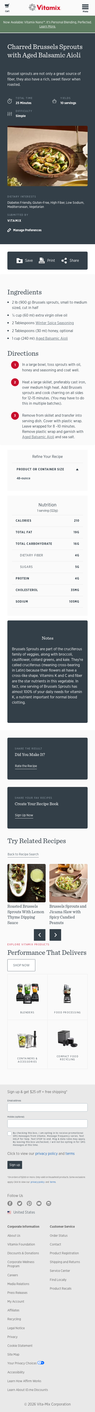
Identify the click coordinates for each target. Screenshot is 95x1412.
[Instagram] (48, 1203)
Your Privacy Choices (22, 1363)
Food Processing (67, 1012)
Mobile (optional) (15, 1116)
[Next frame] (55, 935)
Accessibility (15, 1372)
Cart (7, 11)
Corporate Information (23, 1226)
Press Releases (17, 1293)
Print (51, 260)
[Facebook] (9, 1203)
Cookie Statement (20, 1346)
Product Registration (64, 1253)
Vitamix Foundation (21, 1244)
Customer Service (62, 1226)
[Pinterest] (29, 1203)
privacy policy (46, 1153)
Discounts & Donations (23, 1253)
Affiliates (13, 1310)
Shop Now (21, 965)
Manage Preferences (27, 230)
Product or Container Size (40, 469)
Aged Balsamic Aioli (52, 338)
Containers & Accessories (27, 1060)
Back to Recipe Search (23, 854)
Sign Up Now (24, 815)
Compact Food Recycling (68, 1058)
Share (74, 260)
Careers (12, 1275)
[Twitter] (19, 1203)
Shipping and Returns (65, 1262)
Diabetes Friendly (19, 202)
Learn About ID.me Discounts (27, 1390)
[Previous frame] (40, 935)
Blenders (27, 1012)
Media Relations (18, 1284)
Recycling (14, 1319)
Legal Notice (16, 1328)
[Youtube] (39, 1203)
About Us (13, 1235)
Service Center (60, 1271)
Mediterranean (17, 207)
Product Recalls (60, 1288)
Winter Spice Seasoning (55, 323)
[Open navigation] (85, 7)
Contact (55, 1244)
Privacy (12, 1337)
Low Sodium (74, 202)
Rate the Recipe (26, 766)
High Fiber (57, 202)
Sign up (14, 1165)
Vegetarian (36, 207)
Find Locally (58, 1280)
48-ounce (23, 478)
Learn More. (47, 26)
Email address (14, 1100)
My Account (15, 1301)
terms (70, 1153)
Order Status (59, 1235)
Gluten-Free (41, 202)
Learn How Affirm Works (24, 1381)
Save (29, 260)
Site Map (13, 1354)
